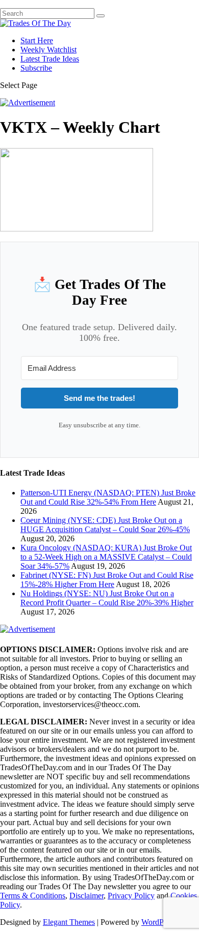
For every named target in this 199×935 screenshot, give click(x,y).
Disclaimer (86, 895)
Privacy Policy (131, 895)
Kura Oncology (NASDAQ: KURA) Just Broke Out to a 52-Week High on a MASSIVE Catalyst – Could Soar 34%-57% (106, 556)
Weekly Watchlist (48, 49)
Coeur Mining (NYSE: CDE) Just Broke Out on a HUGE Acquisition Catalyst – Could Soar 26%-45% (105, 525)
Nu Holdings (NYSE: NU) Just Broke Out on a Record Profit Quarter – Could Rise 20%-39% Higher (106, 598)
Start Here (36, 40)
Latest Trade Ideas (49, 58)
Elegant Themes (69, 922)
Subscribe (36, 68)
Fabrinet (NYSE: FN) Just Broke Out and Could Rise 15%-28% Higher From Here (106, 580)
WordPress (158, 922)
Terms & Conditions (32, 895)
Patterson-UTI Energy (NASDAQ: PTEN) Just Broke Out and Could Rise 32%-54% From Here (107, 497)
